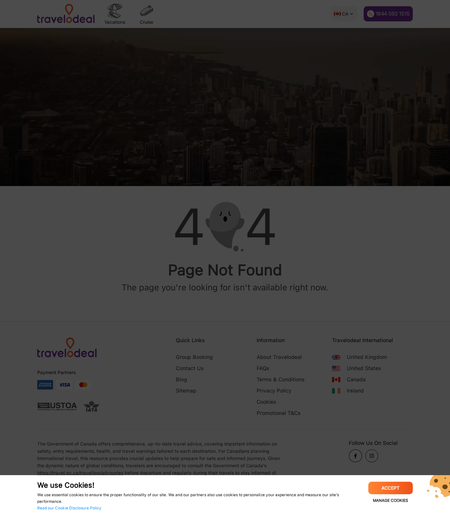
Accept (390, 488)
